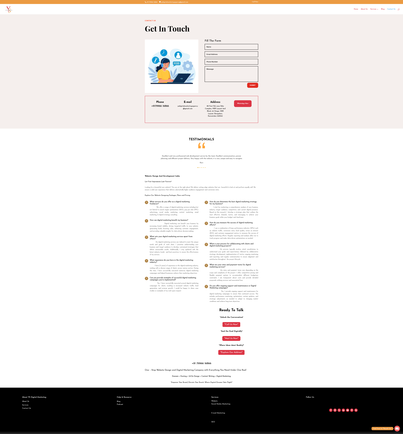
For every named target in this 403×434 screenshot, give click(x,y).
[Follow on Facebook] (330, 410)
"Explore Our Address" (231, 352)
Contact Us (391, 9)
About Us (364, 9)
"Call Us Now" (231, 324)
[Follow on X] (339, 410)
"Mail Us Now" (231, 338)
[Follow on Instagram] (335, 410)
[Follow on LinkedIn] (343, 410)
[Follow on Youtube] (347, 410)
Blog (383, 9)
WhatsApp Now (242, 103)
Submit (253, 85)
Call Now (255, 2)
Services (373, 9)
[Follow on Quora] (356, 410)
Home (356, 9)
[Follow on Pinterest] (351, 410)
